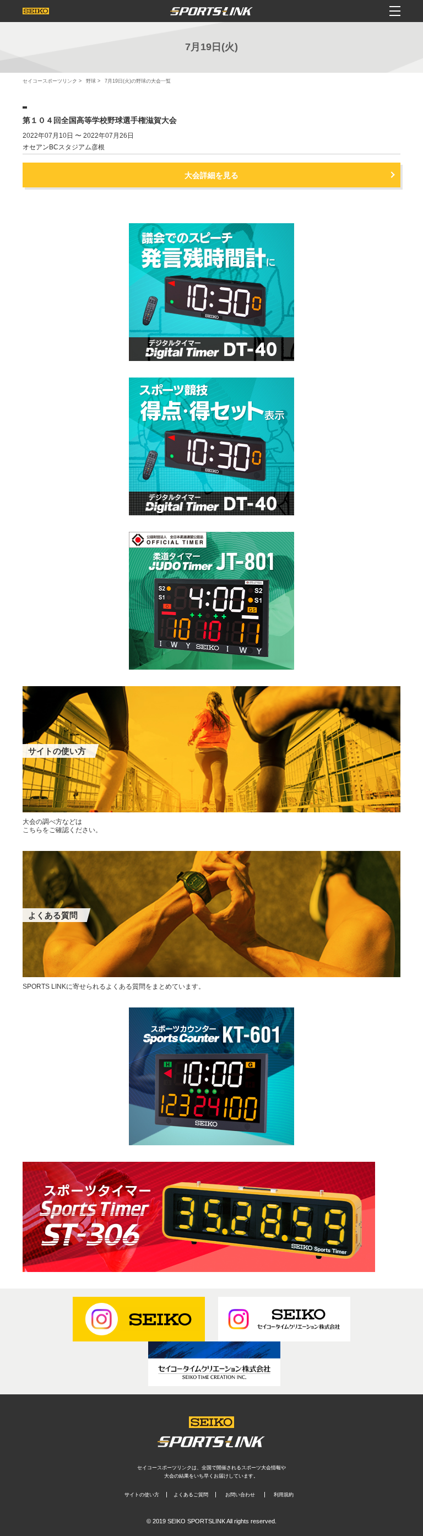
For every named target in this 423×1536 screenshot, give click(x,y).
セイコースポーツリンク (50, 81)
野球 (91, 81)
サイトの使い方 (141, 1494)
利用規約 (284, 1494)
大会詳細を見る (211, 175)
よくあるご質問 (190, 1494)
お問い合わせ (240, 1494)
